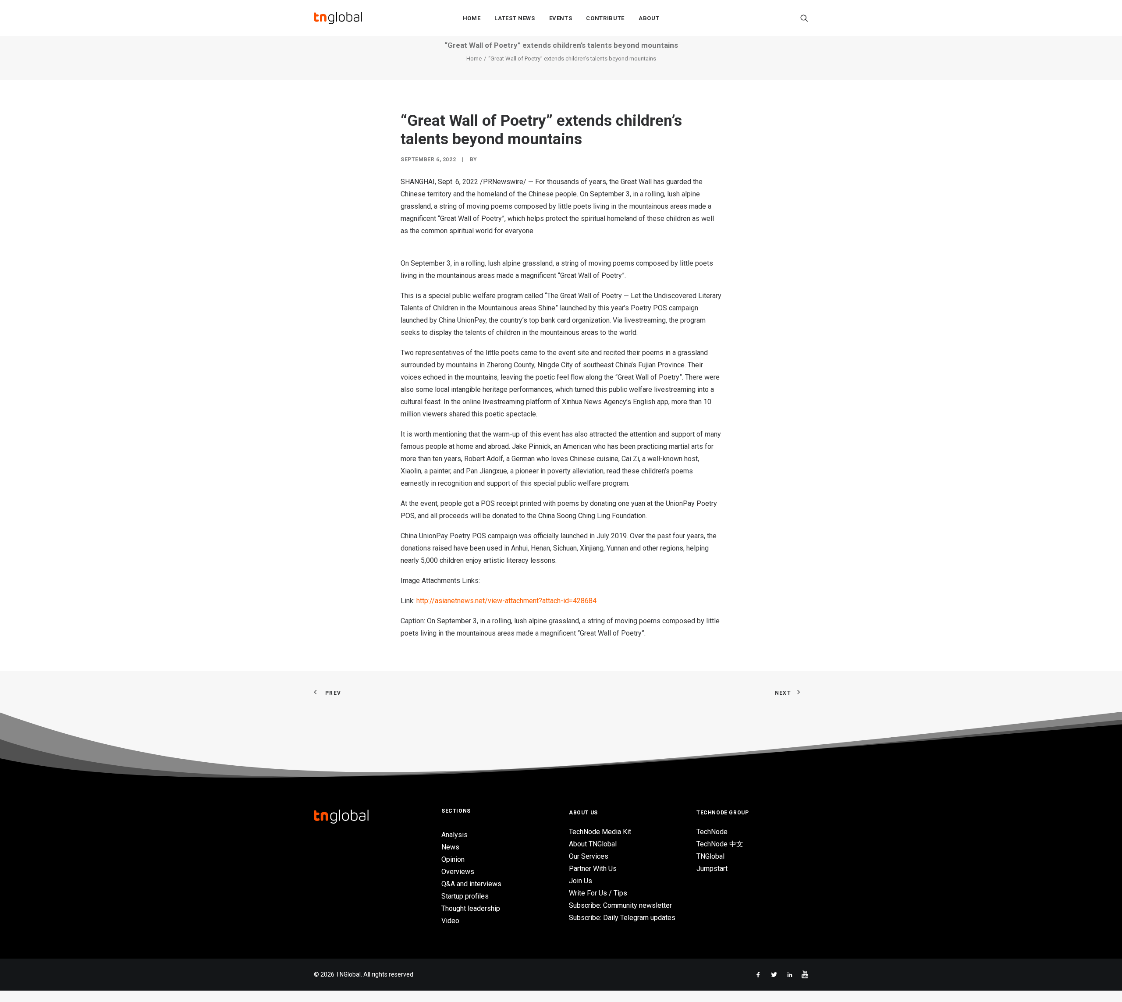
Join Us (580, 881)
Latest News (514, 18)
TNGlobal (710, 856)
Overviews (457, 871)
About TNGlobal (593, 844)
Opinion (453, 859)
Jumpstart (712, 868)
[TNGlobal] (338, 18)
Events (560, 18)
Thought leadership (470, 908)
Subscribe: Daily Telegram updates (622, 917)
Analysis (454, 835)
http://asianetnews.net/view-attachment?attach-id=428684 (506, 601)
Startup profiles (465, 896)
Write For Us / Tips (598, 893)
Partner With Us (593, 868)
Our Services (588, 856)
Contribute (605, 18)
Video (450, 921)
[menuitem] (472, 18)
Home (472, 18)
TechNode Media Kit (600, 832)
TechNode (712, 832)
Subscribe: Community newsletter (620, 905)
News (450, 847)
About (649, 18)
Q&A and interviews (471, 884)
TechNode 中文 (719, 844)
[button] (804, 18)
